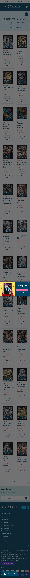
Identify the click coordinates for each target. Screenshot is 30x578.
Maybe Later (22, 292)
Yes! (22, 289)
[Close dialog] (29, 282)
